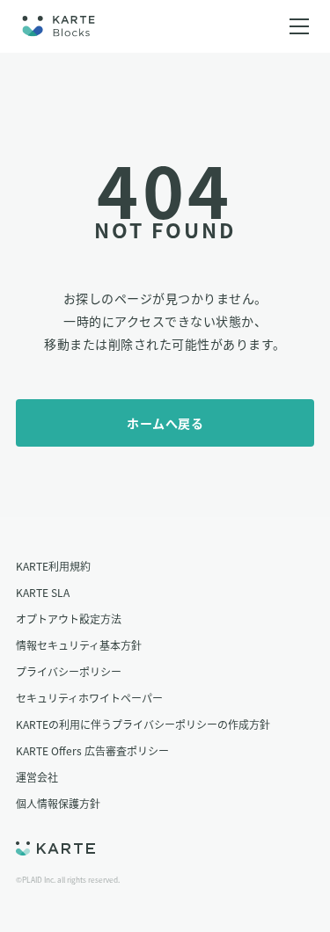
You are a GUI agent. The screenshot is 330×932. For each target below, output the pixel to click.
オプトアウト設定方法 (68, 618)
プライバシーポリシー (68, 671)
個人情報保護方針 (58, 803)
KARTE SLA (43, 592)
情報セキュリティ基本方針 (79, 644)
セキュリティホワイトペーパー (89, 697)
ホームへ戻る (165, 423)
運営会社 (37, 776)
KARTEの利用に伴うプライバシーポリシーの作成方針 (143, 724)
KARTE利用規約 (53, 565)
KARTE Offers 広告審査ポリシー (92, 750)
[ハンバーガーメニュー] (299, 26)
